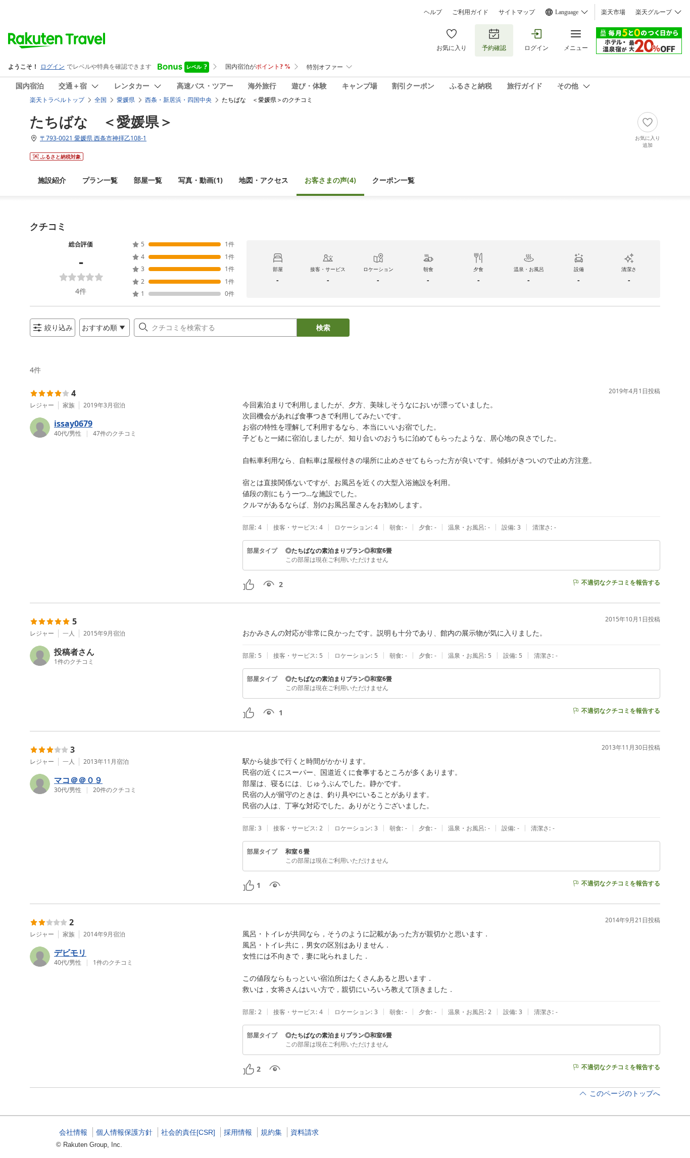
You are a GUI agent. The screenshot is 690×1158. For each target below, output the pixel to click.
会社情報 (73, 1132)
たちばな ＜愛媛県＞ (101, 121)
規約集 (271, 1132)
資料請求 (304, 1132)
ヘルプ (433, 12)
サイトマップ (517, 12)
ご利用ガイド (470, 12)
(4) (330, 180)
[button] (132, 427)
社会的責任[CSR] (188, 1132)
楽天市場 (613, 12)
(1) (200, 180)
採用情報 (238, 1132)
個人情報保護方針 (124, 1132)
